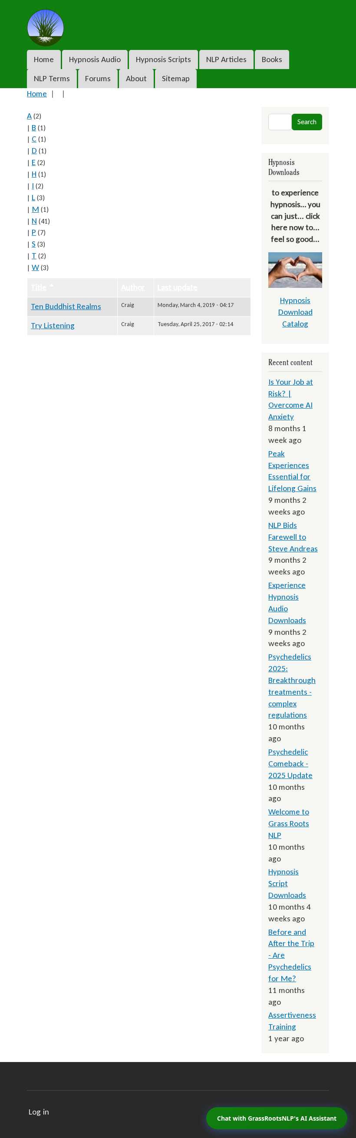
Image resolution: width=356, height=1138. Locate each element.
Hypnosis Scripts (163, 59)
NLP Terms (52, 78)
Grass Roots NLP (94, 9)
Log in (39, 1112)
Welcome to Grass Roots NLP (288, 823)
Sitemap (176, 78)
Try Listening (53, 325)
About (136, 78)
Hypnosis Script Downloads (287, 883)
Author (133, 287)
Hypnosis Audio (95, 59)
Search (306, 122)
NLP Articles (226, 59)
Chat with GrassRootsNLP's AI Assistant (276, 1118)
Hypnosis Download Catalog (295, 312)
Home (44, 59)
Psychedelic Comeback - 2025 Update (290, 763)
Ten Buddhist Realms (66, 306)
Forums (98, 78)
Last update (178, 287)
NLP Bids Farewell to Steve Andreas (293, 537)
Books (272, 59)
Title (43, 287)
